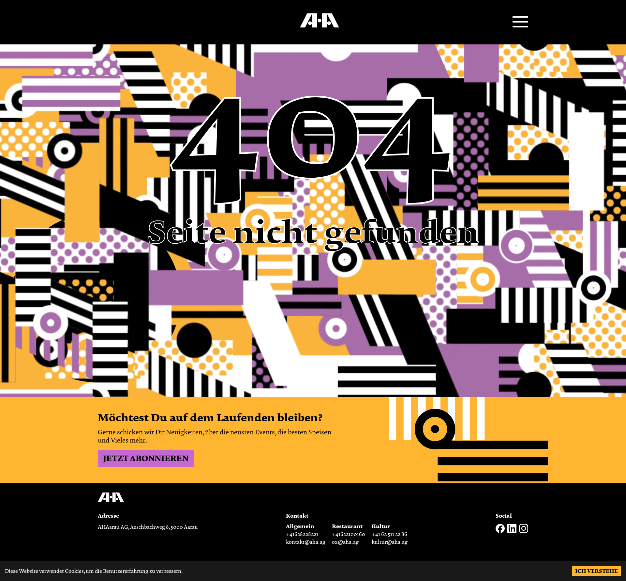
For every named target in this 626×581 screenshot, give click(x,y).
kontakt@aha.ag (305, 542)
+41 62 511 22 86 (389, 534)
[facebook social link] (500, 531)
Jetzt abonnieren (145, 458)
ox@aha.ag (345, 542)
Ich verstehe (596, 571)
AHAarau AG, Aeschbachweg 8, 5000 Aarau (148, 527)
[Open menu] (520, 22)
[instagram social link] (523, 531)
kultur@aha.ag (390, 542)
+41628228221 (302, 534)
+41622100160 (348, 534)
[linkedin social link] (511, 531)
